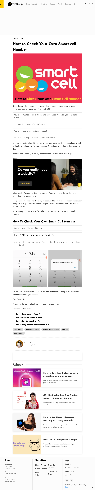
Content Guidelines (72, 467)
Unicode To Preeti (52, 472)
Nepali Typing (40, 465)
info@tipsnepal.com (10, 480)
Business (68, 4)
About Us (68, 475)
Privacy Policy (70, 471)
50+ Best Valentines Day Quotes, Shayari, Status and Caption (60, 396)
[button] (92, 488)
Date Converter (41, 468)
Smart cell (48, 291)
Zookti (67, 487)
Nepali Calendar (38, 473)
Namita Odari (29, 343)
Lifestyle (19, 4)
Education (43, 4)
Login (67, 460)
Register (68, 464)
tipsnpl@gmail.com (10, 482)
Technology (18, 38)
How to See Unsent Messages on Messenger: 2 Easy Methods (60, 419)
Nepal (76, 4)
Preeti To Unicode (51, 466)
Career (53, 4)
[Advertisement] (47, 22)
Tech (60, 4)
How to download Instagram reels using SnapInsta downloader (60, 374)
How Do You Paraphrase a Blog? (60, 439)
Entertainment (31, 4)
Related (18, 364)
